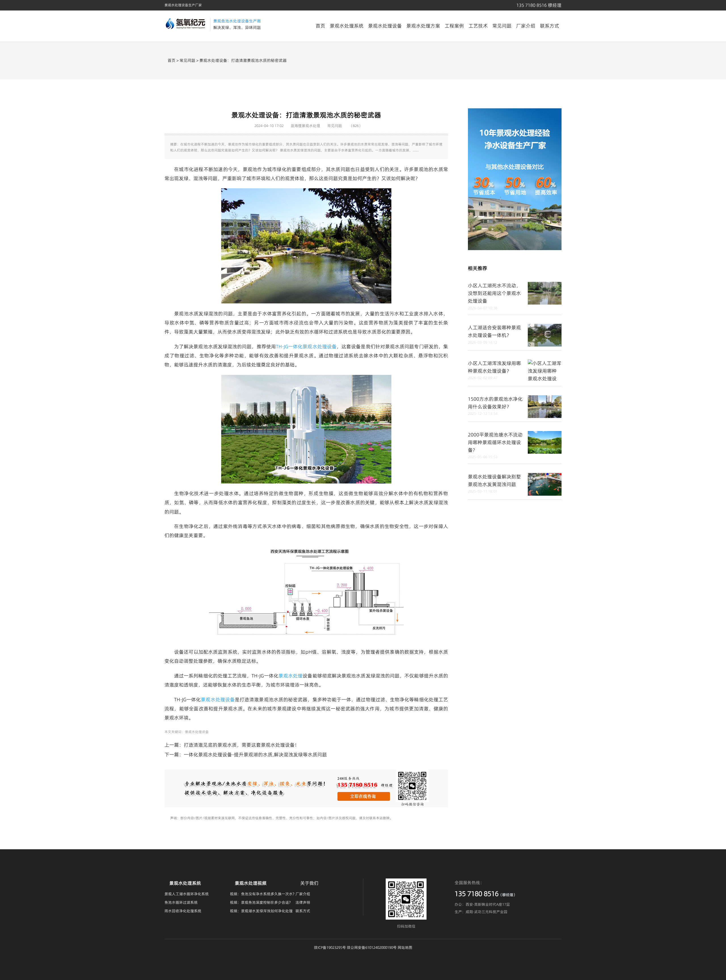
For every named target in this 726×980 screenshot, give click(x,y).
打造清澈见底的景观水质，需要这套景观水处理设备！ (241, 745)
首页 (320, 25)
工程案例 (454, 25)
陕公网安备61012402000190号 (372, 947)
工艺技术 (478, 25)
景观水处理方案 (423, 25)
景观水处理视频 (251, 883)
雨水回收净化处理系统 (182, 910)
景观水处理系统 (347, 25)
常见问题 (502, 25)
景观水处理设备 (385, 25)
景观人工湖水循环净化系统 (186, 893)
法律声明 (303, 902)
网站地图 (405, 947)
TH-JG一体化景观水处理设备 (306, 346)
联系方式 (549, 25)
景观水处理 (290, 675)
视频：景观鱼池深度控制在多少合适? (260, 902)
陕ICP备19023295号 (330, 947)
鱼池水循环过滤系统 (181, 902)
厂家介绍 (525, 25)
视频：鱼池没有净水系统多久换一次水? (262, 893)
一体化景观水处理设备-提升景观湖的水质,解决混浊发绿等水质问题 (255, 754)
